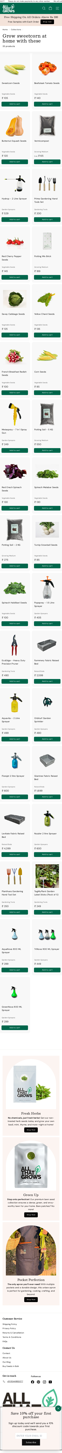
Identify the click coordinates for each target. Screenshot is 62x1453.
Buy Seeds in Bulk (11, 1366)
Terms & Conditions (12, 1337)
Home (5, 29)
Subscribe (31, 1442)
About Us (7, 1357)
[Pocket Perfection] (31, 1250)
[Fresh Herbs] (31, 1084)
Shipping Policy (10, 1324)
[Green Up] (31, 1165)
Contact (6, 1353)
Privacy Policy (9, 1328)
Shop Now (31, 1130)
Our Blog (7, 1362)
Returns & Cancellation (13, 1332)
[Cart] (50, 8)
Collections (16, 29)
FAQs (5, 1341)
